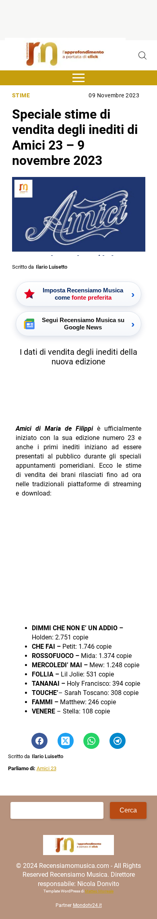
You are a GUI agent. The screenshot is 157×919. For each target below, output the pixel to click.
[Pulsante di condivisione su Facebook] (39, 741)
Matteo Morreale (99, 891)
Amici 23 (46, 768)
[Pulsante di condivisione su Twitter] (66, 741)
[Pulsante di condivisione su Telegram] (117, 741)
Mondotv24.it (87, 905)
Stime (21, 95)
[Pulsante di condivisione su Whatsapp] (91, 741)
